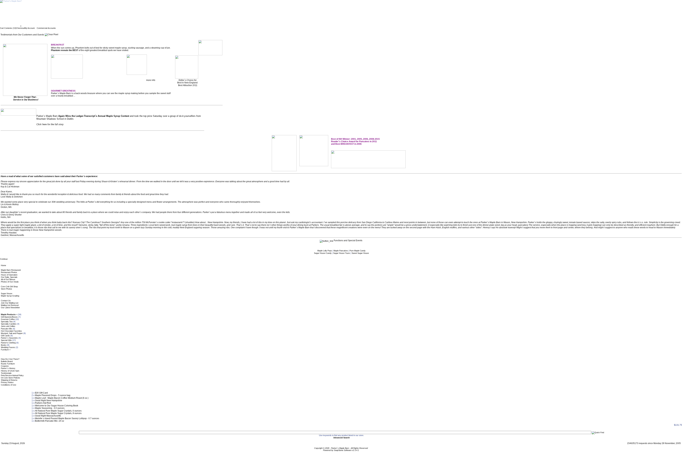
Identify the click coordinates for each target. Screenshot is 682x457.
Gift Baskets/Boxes (9, 317)
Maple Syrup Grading (10, 296)
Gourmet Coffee (8, 319)
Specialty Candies (8, 324)
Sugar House (6, 293)
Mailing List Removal (9, 305)
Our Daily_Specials (9, 277)
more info (150, 80)
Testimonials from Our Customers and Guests (43, 26)
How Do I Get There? (10, 359)
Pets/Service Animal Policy (12, 375)
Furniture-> (5, 350)
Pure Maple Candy (358, 251)
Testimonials (6, 373)
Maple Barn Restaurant (11, 270)
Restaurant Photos (9, 272)
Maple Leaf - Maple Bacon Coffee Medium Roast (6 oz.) (61, 398)
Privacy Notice (7, 382)
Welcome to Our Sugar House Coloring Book (56, 405)
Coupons (5, 366)
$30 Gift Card (41, 393)
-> (9, 314)
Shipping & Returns (9, 380)
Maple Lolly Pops (324, 251)
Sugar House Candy (323, 253)
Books (3, 345)
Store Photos (6, 289)
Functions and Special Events (347, 240)
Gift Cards (5, 336)
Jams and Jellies (8, 326)
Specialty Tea (6, 321)
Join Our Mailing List (9, 303)
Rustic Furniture (8, 364)
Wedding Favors (8, 347)
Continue (4, 259)
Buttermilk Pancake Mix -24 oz (49, 421)
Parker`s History (8, 368)
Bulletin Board (7, 361)
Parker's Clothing (8, 343)
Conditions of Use (8, 385)
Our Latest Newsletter (10, 307)
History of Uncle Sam (10, 371)
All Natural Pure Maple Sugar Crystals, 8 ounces (58, 413)
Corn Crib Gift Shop (9, 286)
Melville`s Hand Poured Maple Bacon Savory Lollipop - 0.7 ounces (67, 418)
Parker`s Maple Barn (10, 26)
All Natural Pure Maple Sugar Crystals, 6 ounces (58, 411)
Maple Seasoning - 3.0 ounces (49, 408)
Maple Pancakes (341, 251)
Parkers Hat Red (43, 403)
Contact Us (6, 301)
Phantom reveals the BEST (64, 50)
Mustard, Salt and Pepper (12, 333)
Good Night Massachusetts (48, 416)
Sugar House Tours (342, 253)
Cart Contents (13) (8, 28)
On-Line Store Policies (10, 378)
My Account (30, 28)
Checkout (20, 28)
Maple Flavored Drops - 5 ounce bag (52, 395)
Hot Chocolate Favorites (11, 331)
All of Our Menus (8, 279)
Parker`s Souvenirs (9, 338)
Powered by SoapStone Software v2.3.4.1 (341, 450)
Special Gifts (6, 340)
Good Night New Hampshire (48, 400)
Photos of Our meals (10, 282)
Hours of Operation (9, 275)
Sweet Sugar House (360, 253)
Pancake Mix (6, 329)
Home (3, 265)
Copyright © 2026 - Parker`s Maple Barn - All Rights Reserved (341, 448)
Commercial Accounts (46, 28)
